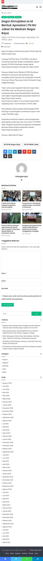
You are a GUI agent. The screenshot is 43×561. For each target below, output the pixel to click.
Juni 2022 (6, 533)
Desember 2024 (8, 442)
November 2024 (8, 445)
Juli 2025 (5, 424)
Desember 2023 (8, 477)
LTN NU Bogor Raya (12, 144)
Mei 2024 (6, 461)
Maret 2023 (6, 505)
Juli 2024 (6, 455)
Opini (4, 369)
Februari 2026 (7, 402)
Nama (4, 273)
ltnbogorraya (7, 43)
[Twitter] (10, 152)
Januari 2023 (7, 511)
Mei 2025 (6, 427)
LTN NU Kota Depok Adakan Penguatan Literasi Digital (9, 205)
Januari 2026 (7, 405)
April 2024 (6, 464)
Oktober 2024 (7, 448)
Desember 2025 (8, 408)
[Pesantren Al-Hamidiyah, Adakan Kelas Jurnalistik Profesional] (32, 195)
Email (4, 281)
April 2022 (6, 539)
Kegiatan (10, 17)
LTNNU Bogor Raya (35, 550)
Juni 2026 (6, 389)
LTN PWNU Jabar (32, 144)
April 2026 (6, 395)
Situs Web (5, 288)
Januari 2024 (7, 473)
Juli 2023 (6, 492)
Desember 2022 (8, 514)
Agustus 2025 (7, 420)
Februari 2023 (7, 508)
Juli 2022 (5, 530)
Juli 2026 (6, 386)
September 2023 (8, 486)
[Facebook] (5, 152)
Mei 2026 (6, 392)
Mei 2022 (6, 536)
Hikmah (5, 359)
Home (5, 13)
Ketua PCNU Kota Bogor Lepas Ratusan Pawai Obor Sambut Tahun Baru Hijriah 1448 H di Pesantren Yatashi (11, 229)
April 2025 (6, 430)
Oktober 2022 (7, 520)
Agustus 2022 (7, 527)
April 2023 (6, 502)
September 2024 (8, 452)
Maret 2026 (6, 399)
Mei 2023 (6, 498)
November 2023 (8, 480)
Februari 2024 (7, 470)
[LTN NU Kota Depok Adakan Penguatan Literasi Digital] (11, 195)
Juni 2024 (6, 458)
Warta (9, 13)
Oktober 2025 (7, 414)
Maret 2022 (6, 542)
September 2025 (8, 417)
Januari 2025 (7, 439)
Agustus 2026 (7, 383)
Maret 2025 (6, 433)
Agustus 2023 (7, 489)
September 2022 (8, 523)
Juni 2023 (6, 495)
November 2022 (8, 517)
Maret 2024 (6, 467)
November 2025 (8, 411)
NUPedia (18, 17)
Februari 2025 (7, 436)
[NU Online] (10, 7)
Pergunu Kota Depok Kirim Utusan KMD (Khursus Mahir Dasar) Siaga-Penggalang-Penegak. (31, 228)
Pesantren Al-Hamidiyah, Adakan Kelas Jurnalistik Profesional (31, 205)
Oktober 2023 (7, 483)
